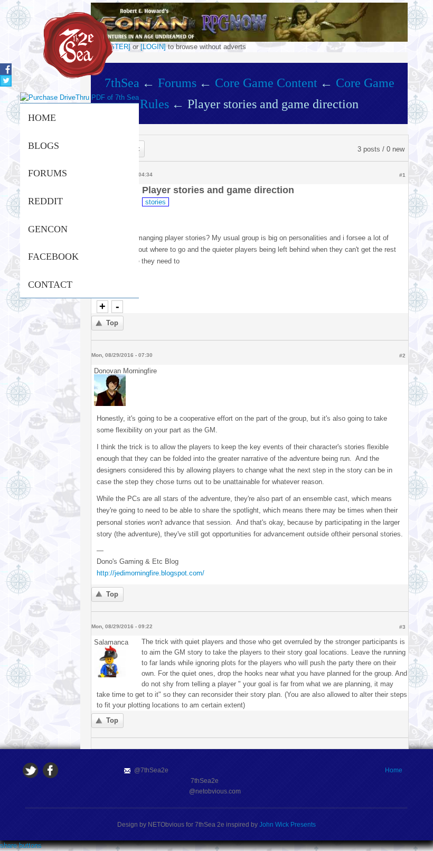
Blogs (43, 145)
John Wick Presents (287, 824)
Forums (47, 173)
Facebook (53, 256)
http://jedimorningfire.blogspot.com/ (150, 573)
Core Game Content (266, 83)
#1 (402, 175)
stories (155, 202)
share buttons (21, 845)
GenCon (48, 229)
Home (42, 117)
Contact (50, 284)
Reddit (45, 201)
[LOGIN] (153, 47)
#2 (402, 355)
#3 (402, 627)
